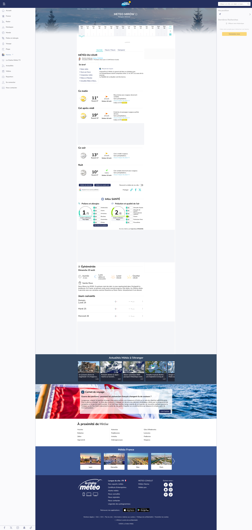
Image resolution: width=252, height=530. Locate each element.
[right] (173, 369)
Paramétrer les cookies (162, 517)
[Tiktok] (171, 495)
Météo (78, 9)
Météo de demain (86, 185)
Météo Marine (143, 484)
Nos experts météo (115, 484)
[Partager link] (131, 190)
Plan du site (108, 517)
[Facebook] (166, 485)
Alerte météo (113, 490)
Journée (99, 50)
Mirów (102, 9)
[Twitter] (171, 485)
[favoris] (136, 14)
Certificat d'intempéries (117, 487)
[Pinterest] (166, 495)
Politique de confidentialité (145, 517)
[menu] (4, 4)
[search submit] (249, 4)
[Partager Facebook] (135, 190)
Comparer (121, 50)
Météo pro (142, 487)
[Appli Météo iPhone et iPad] (129, 510)
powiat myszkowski (95, 9)
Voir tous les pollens (100, 225)
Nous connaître (114, 494)
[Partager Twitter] (140, 190)
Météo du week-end (102, 185)
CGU (97, 517)
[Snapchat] (166, 490)
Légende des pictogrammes (119, 504)
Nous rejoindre (114, 497)
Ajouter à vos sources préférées (90, 190)
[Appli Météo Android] (143, 510)
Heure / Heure (110, 50)
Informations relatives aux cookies (124, 517)
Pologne (83, 9)
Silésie (88, 9)
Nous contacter (114, 500)
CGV (101, 517)
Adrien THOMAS (98, 58)
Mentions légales (88, 517)
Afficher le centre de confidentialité (127, 520)
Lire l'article (165, 411)
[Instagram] (171, 490)
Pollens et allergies (90, 203)
